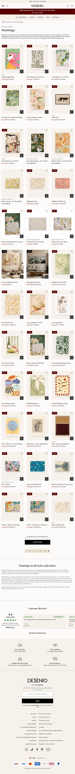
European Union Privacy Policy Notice (51, 740)
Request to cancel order (47, 744)
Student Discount (30, 734)
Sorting (55, 17)
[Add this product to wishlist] (21, 46)
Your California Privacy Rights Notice (50, 730)
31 (45, 551)
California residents (45, 734)
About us (33, 714)
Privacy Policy (35, 705)
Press (34, 717)
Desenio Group (42, 768)
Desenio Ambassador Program (26, 737)
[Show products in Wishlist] (68, 6)
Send (37, 701)
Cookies (41, 727)
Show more (37, 542)
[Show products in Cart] (72, 6)
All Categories (21, 17)
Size (47, 17)
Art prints (11, 22)
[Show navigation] (3, 6)
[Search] (7, 6)
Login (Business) (30, 744)
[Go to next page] (48, 551)
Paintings (20, 22)
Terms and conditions (46, 724)
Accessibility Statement (28, 727)
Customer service (44, 717)
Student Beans (31, 730)
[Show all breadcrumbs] (4, 22)
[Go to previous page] (26, 551)
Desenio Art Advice (45, 714)
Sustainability (31, 724)
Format (40, 17)
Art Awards (32, 740)
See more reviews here (37, 633)
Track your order (44, 720)
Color (32, 17)
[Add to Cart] (21, 71)
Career (34, 720)
